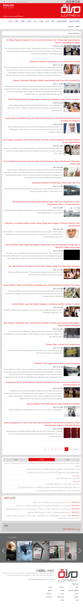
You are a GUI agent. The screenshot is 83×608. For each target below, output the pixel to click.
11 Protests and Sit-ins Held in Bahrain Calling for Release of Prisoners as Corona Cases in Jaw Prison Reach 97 (43, 383)
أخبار (52, 21)
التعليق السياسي (61, 21)
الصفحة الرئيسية (74, 21)
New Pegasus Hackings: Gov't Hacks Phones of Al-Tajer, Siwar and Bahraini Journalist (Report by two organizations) (41, 141)
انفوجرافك (60, 597)
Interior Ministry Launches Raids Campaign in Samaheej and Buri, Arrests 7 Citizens (46, 304)
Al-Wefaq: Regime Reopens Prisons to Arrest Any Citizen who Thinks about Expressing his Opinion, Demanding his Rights (43, 41)
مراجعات (49, 593)
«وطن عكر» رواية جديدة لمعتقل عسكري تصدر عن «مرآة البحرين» (59, 547)
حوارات (40, 21)
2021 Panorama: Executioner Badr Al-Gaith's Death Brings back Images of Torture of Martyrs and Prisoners (42, 224)
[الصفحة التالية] (48, 449)
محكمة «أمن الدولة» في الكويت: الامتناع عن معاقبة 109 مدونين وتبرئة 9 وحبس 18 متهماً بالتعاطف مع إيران (42, 509)
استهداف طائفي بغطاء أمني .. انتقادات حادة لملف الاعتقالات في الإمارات (53, 512)
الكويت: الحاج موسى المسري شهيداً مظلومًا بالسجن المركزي (56, 502)
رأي (35, 21)
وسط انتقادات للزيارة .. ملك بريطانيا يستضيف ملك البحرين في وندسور (58, 490)
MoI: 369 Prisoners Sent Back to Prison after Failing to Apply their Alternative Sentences (44, 266)
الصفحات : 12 (74, 449)
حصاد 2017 (43, 543)
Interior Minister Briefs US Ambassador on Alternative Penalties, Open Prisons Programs (44, 99)
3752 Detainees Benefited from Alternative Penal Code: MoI (56, 183)
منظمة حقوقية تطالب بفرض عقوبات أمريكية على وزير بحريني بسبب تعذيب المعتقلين (53, 472)
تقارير (47, 21)
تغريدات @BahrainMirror (71, 529)
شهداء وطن (11, 543)
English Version (8, 6)
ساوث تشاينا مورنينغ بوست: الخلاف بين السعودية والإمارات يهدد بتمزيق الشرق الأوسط (53, 469)
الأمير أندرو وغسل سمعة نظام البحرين (68, 477)
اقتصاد (23, 21)
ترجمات (29, 21)
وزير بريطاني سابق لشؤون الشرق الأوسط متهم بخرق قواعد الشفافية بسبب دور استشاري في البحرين (49, 487)
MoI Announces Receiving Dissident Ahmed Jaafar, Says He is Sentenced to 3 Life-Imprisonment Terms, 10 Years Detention (46, 203)
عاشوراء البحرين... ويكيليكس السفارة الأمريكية (27, 545)
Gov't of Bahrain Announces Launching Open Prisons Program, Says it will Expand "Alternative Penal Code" (41, 162)
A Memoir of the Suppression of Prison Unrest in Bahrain (57, 363)
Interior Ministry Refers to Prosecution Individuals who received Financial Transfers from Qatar (41, 285)
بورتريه (62, 593)
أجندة (10, 21)
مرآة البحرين (70, 10)
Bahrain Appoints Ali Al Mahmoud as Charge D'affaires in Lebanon (53, 404)
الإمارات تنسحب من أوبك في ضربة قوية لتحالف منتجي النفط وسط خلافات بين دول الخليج (48, 505)
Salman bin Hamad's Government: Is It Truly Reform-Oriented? (54, 62)
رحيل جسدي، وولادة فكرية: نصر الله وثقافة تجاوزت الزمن (62, 482)
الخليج (77, 26)
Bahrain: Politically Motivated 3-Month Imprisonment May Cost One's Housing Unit (46, 80)
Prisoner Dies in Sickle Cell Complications (63, 344)
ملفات (16, 21)
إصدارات (70, 26)
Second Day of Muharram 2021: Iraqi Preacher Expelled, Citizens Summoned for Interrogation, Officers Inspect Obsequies (42, 324)
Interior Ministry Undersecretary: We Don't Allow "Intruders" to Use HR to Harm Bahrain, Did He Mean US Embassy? (42, 119)
